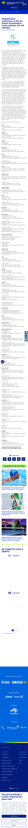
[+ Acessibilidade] (26, 339)
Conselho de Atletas (6, 763)
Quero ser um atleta (6, 760)
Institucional (5, 754)
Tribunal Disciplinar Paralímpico (9, 768)
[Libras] (26, 332)
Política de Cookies (18, 813)
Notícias (8, 12)
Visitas (20, 760)
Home (3, 12)
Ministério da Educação (7, 771)
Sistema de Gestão (23, 757)
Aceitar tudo (14, 816)
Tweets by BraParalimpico (8, 633)
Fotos (13, 12)
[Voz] (26, 336)
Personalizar (14, 820)
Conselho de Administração (8, 766)
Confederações (5, 757)
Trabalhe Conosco (6, 780)
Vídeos (17, 12)
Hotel (20, 763)
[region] (14, 810)
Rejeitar (14, 825)
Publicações (4, 777)
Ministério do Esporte (7, 774)
